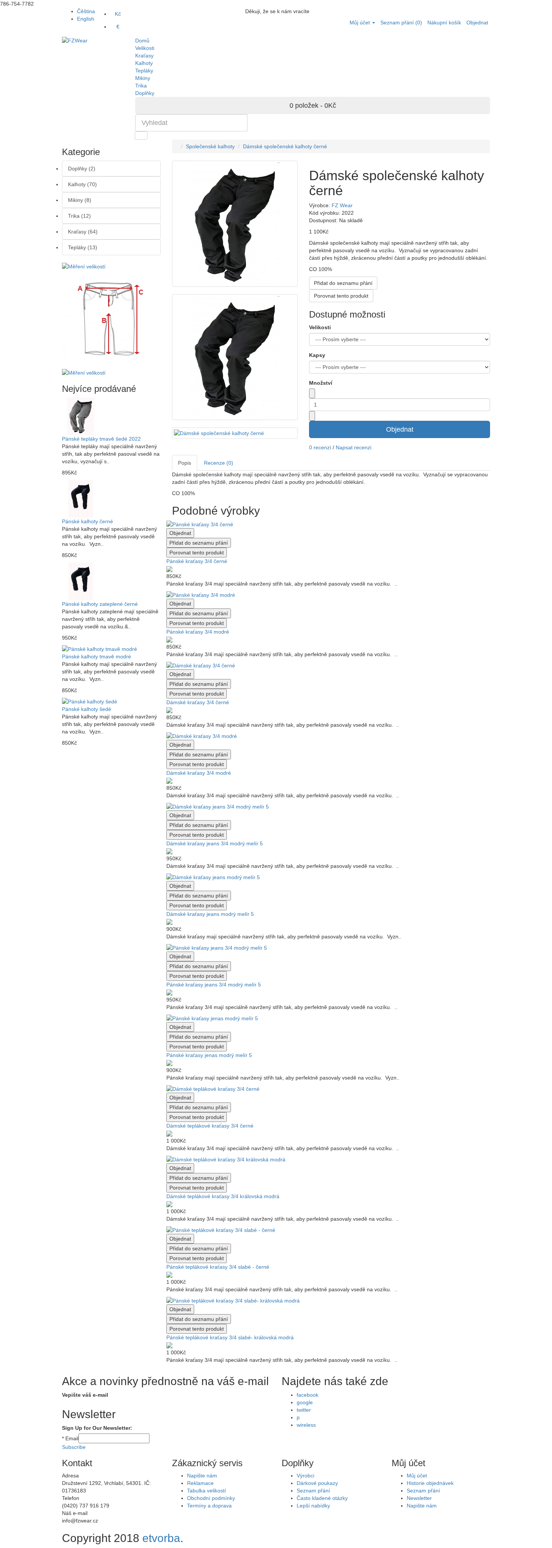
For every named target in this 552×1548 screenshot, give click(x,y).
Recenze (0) (218, 463)
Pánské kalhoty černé (87, 521)
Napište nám (202, 1476)
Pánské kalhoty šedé (86, 709)
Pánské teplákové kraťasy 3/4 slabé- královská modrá (230, 1337)
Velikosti (320, 327)
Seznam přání (313, 1491)
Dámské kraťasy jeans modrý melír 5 (210, 914)
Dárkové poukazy (317, 1483)
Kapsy (317, 355)
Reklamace (200, 1483)
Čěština (86, 11)
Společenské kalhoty (210, 146)
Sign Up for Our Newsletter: (97, 1428)
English (85, 19)
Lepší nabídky (313, 1506)
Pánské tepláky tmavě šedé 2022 (101, 439)
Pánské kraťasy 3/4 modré (197, 632)
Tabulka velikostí (206, 1491)
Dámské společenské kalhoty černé (285, 146)
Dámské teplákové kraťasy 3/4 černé (209, 1126)
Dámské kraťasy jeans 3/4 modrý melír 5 (214, 843)
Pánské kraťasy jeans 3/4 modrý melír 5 (213, 985)
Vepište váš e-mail (85, 1395)
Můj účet (417, 1476)
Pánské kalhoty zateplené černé (100, 604)
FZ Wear (342, 205)
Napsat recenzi (353, 447)
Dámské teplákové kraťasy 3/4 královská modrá (222, 1196)
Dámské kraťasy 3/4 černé (197, 702)
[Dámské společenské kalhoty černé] (235, 357)
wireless (306, 1425)
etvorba (161, 1538)
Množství (320, 383)
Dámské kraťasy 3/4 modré (198, 773)
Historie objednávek (430, 1483)
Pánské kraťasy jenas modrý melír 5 (209, 1055)
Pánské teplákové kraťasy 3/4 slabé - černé (217, 1267)
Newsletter (419, 1498)
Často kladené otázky (322, 1498)
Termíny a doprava (209, 1506)
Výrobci (305, 1476)
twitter (304, 1410)
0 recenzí (320, 447)
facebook (307, 1395)
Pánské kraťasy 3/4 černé (196, 561)
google (305, 1402)
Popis (184, 463)
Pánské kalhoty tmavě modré (96, 657)
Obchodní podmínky (211, 1498)
